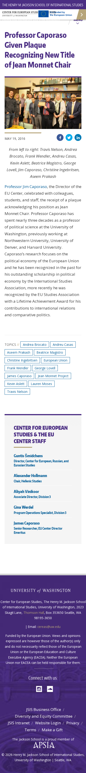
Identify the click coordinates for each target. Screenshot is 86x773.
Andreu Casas (63, 344)
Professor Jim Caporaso (26, 186)
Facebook (60, 137)
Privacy (72, 722)
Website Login (48, 722)
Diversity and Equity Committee (43, 716)
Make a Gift (52, 729)
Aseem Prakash (18, 352)
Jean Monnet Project (53, 376)
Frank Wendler (17, 368)
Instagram (40, 688)
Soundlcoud (51, 688)
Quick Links (81, 14)
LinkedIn (78, 137)
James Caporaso (19, 376)
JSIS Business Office (43, 709)
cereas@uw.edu (49, 626)
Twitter (69, 137)
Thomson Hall (33, 612)
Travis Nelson (17, 391)
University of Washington (43, 590)
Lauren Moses (41, 384)
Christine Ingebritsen (22, 360)
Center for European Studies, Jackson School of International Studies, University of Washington (32, 16)
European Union (55, 360)
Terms (30, 729)
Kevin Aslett (16, 384)
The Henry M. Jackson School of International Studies (42, 5)
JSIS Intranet (19, 722)
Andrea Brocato (35, 344)
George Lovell (45, 368)
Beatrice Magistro (49, 352)
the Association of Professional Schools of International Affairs (43, 745)
